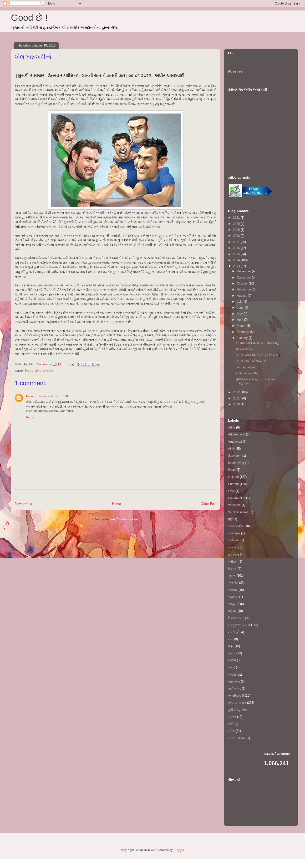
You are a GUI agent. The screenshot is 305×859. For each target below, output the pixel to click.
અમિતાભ (233, 540)
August (242, 295)
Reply (30, 417)
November (244, 277)
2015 (237, 254)
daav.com (234, 455)
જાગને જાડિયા (245, 349)
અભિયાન (234, 533)
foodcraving (236, 463)
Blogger (178, 850)
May (240, 314)
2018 (237, 236)
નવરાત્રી (233, 632)
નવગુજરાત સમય (239, 625)
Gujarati (233, 477)
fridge (232, 469)
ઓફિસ (233, 561)
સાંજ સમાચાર (236, 738)
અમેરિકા (233, 547)
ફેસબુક (232, 653)
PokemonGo (236, 498)
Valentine (234, 505)
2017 (237, 242)
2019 (237, 230)
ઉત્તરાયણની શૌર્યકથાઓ (251, 361)
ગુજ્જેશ (233, 583)
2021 (237, 217)
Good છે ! (29, 18)
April (240, 319)
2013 (237, 266)
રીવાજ (232, 717)
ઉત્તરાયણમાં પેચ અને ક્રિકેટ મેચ (257, 355)
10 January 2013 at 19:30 (51, 396)
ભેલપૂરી (232, 674)
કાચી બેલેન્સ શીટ (247, 373)
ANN (231, 448)
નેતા (230, 639)
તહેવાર (232, 611)
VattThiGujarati (238, 512)
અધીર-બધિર (236, 526)
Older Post (208, 503)
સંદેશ (231, 731)
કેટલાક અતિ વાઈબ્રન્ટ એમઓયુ (257, 343)
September (245, 289)
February (243, 332)
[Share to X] (88, 364)
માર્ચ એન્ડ (234, 688)
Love (231, 491)
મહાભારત (234, 681)
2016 (237, 248)
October (243, 283)
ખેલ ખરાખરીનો (245, 367)
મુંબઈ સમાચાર (44, 370)
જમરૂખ (233, 597)
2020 (237, 224)
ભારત (231, 667)
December (244, 271)
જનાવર (233, 590)
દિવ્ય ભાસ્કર (236, 618)
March (241, 325)
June (240, 307)
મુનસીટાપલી (236, 695)
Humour (233, 484)
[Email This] (79, 364)
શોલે (231, 724)
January (243, 338)
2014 (237, 260)
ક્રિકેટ (29, 370)
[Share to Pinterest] (98, 364)
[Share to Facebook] (93, 364)
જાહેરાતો (233, 604)
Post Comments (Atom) (124, 519)
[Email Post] (71, 364)
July (240, 301)
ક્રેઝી (232, 575)
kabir (30, 395)
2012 (237, 392)
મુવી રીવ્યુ (234, 710)
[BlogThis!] (84, 364)
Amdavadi (235, 441)
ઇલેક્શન (233, 554)
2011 (237, 398)
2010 (237, 404)
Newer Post (23, 503)
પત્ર (231, 646)
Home (116, 503)
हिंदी (230, 519)
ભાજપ (232, 660)
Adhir (231, 427)
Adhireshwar (236, 434)
